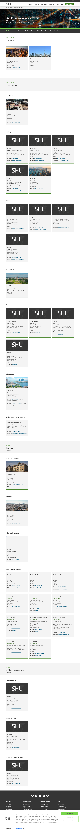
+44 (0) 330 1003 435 (17, 484)
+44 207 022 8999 (16, 403)
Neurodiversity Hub (44, 807)
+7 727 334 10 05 (38, 608)
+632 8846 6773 (16, 431)
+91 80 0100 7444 (16, 257)
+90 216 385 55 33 (16, 652)
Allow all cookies (69, 813)
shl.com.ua (38, 655)
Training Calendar (27, 809)
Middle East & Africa (42, 30)
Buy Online (68, 0)
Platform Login (26, 806)
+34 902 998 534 (61, 632)
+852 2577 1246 (38, 188)
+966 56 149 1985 (16, 708)
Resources (51, 4)
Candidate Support (45, 804)
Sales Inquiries (26, 804)
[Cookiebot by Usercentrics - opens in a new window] (8, 829)
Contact (46, 0)
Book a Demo (69, 4)
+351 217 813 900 (16, 628)
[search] (62, 4)
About (58, 4)
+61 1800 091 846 (16, 122)
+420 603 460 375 (16, 585)
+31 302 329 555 (16, 559)
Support (58, 0)
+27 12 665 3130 (16, 747)
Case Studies (9, 809)
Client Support (27, 807)
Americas (17, 30)
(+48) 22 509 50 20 (62, 606)
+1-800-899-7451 (16, 67)
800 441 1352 (15, 399)
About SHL (8, 804)
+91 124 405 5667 (39, 227)
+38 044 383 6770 (39, 653)
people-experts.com (63, 634)
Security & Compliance (63, 807)
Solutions (30, 4)
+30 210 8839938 (61, 586)
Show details (19, 828)
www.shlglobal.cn (17, 160)
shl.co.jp (14, 335)
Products (37, 4)
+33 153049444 (16, 523)
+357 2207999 (38, 585)
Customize (68, 817)
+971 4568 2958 (16, 783)
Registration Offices (55, 30)
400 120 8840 (15, 158)
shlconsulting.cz (16, 587)
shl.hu (14, 609)
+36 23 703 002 (16, 606)
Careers (42, 0)
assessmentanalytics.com (19, 433)
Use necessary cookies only (70, 820)
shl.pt (14, 630)
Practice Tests (53, 0)
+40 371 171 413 (38, 629)
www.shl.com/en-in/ (18, 228)
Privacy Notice (61, 806)
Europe (33, 30)
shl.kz (36, 610)
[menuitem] (30, 4)
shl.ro (36, 631)
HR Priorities (44, 4)
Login (63, 0)
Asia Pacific (26, 30)
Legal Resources (61, 809)
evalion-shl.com (39, 587)
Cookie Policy (61, 804)
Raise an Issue (44, 806)
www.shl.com (16, 486)
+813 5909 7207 (16, 332)
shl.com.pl (61, 609)
